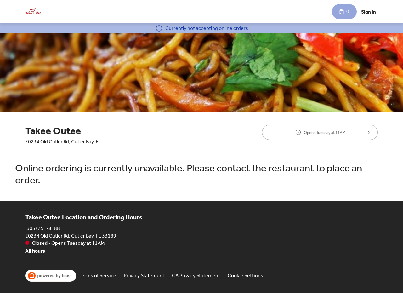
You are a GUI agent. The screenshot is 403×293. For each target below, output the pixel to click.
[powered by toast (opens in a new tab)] (50, 275)
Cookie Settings (245, 276)
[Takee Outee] (33, 12)
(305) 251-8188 (42, 228)
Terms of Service (97, 276)
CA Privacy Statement (196, 276)
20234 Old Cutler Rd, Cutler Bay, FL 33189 (70, 235)
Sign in (368, 12)
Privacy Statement (144, 276)
